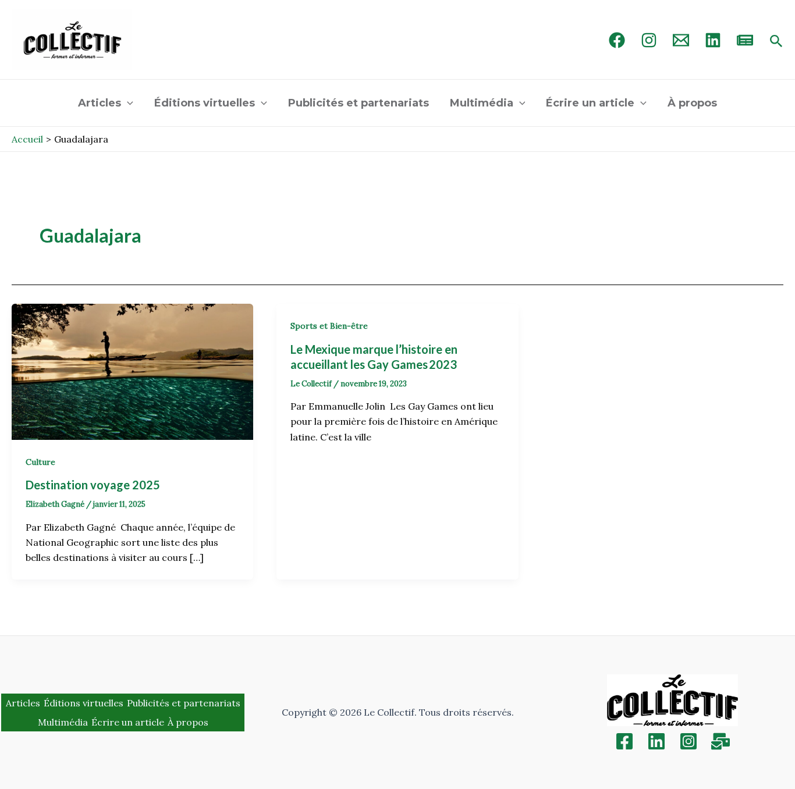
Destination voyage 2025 (94, 485)
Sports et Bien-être (329, 326)
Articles (99, 103)
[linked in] (713, 40)
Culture (40, 462)
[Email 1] (681, 40)
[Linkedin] (656, 741)
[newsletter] (745, 40)
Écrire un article (590, 103)
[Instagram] (649, 40)
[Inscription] (720, 741)
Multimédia (481, 103)
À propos (692, 103)
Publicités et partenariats (358, 103)
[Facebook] (617, 40)
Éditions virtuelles (204, 103)
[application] (127, 103)
